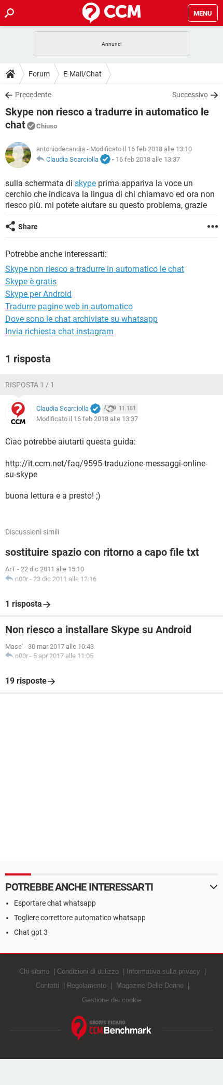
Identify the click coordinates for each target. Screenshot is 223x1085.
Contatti (47, 985)
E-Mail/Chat (82, 74)
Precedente (33, 94)
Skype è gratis (31, 281)
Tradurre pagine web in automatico (69, 306)
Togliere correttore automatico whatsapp (80, 917)
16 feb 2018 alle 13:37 (148, 159)
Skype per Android (38, 294)
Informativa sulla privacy (163, 971)
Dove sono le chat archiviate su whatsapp (81, 319)
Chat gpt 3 (31, 932)
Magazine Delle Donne (150, 985)
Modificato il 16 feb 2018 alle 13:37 (87, 419)
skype (85, 183)
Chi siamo (34, 971)
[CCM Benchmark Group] (111, 1028)
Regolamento (86, 985)
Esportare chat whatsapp (55, 903)
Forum (39, 74)
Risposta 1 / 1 (29, 385)
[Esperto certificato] (105, 159)
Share (28, 227)
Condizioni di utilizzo (88, 971)
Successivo (190, 94)
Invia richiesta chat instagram (59, 331)
